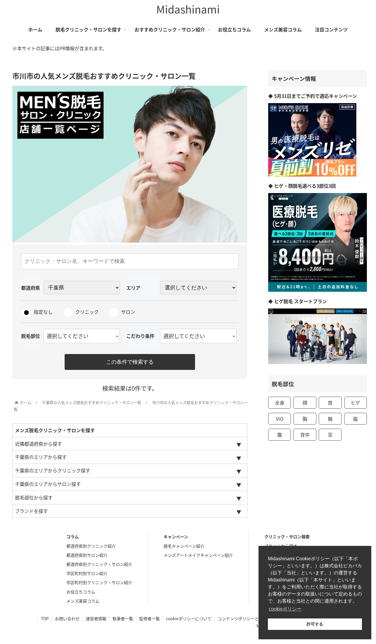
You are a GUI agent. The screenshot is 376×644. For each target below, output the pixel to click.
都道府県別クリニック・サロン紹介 (99, 564)
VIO (279, 418)
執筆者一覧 (123, 618)
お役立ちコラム (80, 592)
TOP (45, 618)
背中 (305, 434)
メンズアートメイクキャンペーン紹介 (198, 555)
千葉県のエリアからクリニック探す (52, 470)
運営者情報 (96, 618)
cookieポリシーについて (189, 618)
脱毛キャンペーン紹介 (184, 546)
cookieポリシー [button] (285, 608)
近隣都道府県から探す (38, 443)
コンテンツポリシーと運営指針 (246, 618)
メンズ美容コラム (82, 601)
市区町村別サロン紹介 (87, 573)
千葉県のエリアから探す (41, 456)
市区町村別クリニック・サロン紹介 (99, 582)
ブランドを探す (31, 510)
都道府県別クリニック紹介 (91, 546)
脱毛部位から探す (34, 497)
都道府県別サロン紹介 (87, 555)
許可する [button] (315, 624)
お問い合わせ (67, 618)
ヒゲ (355, 402)
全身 (279, 402)
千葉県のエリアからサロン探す (48, 483)
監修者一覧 (149, 618)
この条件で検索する (130, 362)
